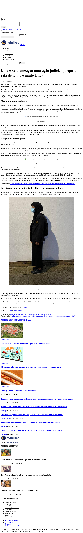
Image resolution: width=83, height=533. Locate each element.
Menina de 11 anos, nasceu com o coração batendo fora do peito (30, 314)
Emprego (4, 403)
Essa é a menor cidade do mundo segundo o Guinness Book (25, 344)
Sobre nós (8, 524)
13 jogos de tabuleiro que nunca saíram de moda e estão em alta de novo (31, 367)
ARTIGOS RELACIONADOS (11, 320)
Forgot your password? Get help (11, 29)
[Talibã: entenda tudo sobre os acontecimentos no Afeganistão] (6, 471)
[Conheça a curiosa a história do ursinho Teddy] (6, 486)
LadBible (9, 311)
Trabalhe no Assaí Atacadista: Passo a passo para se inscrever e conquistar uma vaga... (37, 399)
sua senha (23, 25)
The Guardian (17, 311)
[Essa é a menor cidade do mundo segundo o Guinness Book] (12, 338)
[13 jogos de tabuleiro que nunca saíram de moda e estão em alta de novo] (12, 361)
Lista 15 (7, 50)
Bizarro (3, 479)
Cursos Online (9, 59)
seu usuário (23, 23)
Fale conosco (9, 522)
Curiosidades (9, 54)
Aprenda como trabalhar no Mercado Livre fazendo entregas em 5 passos (31, 430)
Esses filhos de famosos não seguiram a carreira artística (24, 460)
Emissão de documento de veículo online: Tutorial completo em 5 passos (30, 422)
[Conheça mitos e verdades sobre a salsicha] (12, 385)
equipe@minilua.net (13, 442)
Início (7, 48)
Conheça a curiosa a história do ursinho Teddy (20, 490)
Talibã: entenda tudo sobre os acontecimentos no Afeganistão (26, 475)
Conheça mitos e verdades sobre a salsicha (18, 390)
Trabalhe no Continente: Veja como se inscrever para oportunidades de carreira (34, 407)
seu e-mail (23, 35)
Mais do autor (27, 320)
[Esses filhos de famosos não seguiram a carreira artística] (6, 456)
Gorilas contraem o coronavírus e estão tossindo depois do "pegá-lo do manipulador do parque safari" (42, 316)
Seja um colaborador (11, 520)
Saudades (8, 57)
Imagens (7, 52)
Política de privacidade (12, 526)
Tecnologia (8, 55)
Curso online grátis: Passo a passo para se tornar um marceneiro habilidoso (32, 415)
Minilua (24, 307)
